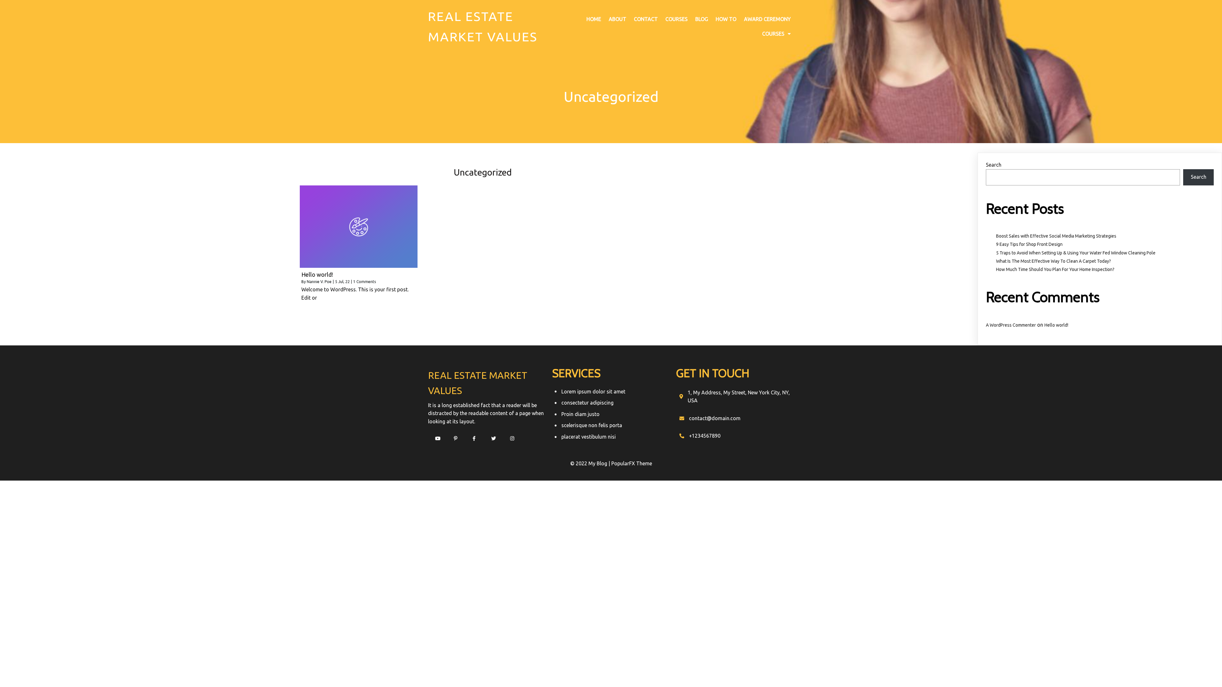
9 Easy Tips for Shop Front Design (1029, 244)
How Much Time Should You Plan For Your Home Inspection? (1055, 269)
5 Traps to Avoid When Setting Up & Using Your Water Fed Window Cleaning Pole (1075, 252)
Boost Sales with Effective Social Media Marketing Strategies (1056, 236)
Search (993, 165)
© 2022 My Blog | (590, 463)
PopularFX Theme (631, 463)
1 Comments (364, 282)
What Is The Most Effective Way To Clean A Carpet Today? (1053, 261)
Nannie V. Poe (319, 282)
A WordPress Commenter (1011, 325)
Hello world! (1056, 325)
